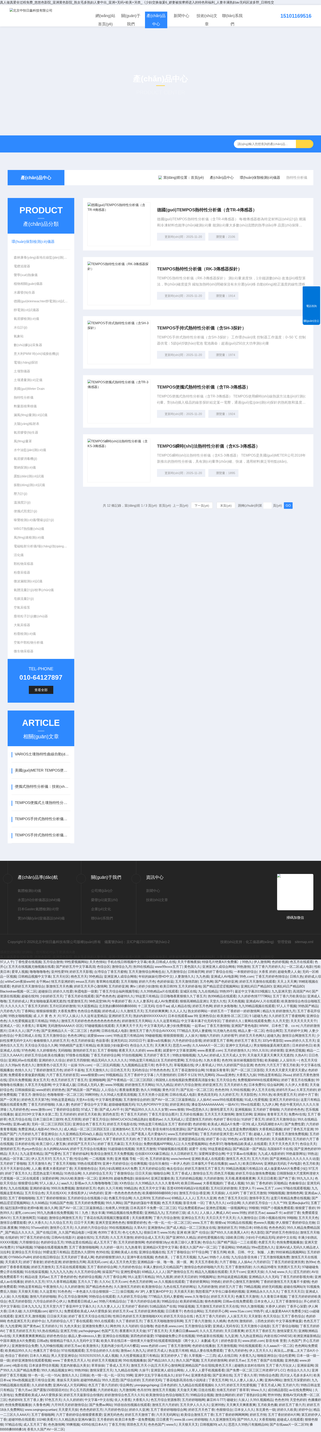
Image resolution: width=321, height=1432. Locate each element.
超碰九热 (273, 1035)
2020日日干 (137, 1040)
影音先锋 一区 (193, 1203)
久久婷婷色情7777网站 (254, 996)
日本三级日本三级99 (48, 1119)
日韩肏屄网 (196, 971)
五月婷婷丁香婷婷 (135, 1306)
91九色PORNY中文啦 (152, 1104)
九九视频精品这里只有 (137, 1065)
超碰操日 (44, 991)
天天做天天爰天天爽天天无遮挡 (270, 1055)
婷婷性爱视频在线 (210, 1237)
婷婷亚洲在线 (180, 1104)
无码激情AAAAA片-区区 (65, 1026)
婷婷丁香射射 (33, 1262)
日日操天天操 (57, 1316)
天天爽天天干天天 (129, 1026)
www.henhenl (180, 1159)
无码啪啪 (64, 1050)
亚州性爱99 (59, 971)
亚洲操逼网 (305, 1365)
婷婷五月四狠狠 (78, 1060)
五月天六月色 (141, 1129)
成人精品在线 (181, 1006)
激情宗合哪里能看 (13, 1222)
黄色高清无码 (207, 1094)
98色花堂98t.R (99, 1001)
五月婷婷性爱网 (172, 1060)
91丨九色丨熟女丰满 (90, 1213)
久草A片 (140, 1227)
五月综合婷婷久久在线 (102, 1350)
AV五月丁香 (243, 1134)
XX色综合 (126, 1183)
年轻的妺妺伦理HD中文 (155, 976)
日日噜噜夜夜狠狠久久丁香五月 (183, 996)
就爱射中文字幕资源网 (179, 1050)
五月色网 (206, 981)
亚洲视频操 (243, 1109)
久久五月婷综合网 (87, 1272)
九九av (203, 1257)
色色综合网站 (193, 1311)
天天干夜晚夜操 (188, 962)
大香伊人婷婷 (275, 1306)
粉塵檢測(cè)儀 (25, 633)
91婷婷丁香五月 (252, 1119)
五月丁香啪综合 (178, 1252)
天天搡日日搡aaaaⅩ (183, 1331)
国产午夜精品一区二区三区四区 (130, 1080)
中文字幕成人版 (64, 1085)
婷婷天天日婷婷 (185, 1277)
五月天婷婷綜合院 (152, 1168)
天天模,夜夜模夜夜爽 (240, 1178)
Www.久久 (258, 1390)
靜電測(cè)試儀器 (26, 310)
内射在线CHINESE (278, 1336)
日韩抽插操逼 (25, 1090)
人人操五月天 (237, 1316)
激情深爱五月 (287, 1331)
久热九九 (138, 1350)
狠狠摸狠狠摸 (173, 1035)
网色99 (115, 1326)
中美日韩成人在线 (28, 1035)
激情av (126, 1350)
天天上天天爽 (287, 981)
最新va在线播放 (158, 1040)
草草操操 (97, 1365)
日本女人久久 (244, 1409)
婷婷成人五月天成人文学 (227, 1055)
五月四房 (101, 1237)
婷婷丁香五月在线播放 (297, 1080)
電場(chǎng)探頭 (26, 362)
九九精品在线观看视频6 (195, 1385)
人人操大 (191, 1035)
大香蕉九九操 (246, 1075)
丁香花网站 (226, 1247)
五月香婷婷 (105, 1419)
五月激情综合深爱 (198, 1326)
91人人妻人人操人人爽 (246, 1380)
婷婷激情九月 (285, 1011)
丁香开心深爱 (296, 1306)
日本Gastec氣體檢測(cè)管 (38, 909)
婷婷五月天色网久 (252, 1035)
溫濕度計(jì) (22, 502)
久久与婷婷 (130, 1326)
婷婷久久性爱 (63, 991)
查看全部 (41, 690)
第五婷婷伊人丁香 (174, 1355)
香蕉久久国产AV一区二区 (197, 1247)
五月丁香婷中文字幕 (139, 1075)
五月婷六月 (290, 1385)
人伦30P (232, 1193)
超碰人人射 (262, 1134)
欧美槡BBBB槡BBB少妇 (159, 1193)
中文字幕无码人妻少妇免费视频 (167, 1026)
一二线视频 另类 (101, 1159)
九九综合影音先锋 (244, 1257)
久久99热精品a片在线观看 (159, 991)
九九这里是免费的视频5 (240, 1129)
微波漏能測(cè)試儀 (28, 581)
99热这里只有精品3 (152, 1124)
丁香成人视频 (234, 1183)
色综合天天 (308, 1144)
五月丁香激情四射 (238, 1267)
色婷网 (95, 1031)
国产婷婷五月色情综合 (282, 1232)
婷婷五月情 (258, 1414)
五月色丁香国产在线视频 (265, 1360)
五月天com (119, 1281)
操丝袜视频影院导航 (248, 1060)
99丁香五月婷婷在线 (35, 1237)
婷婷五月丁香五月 (248, 1040)
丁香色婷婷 (264, 1183)
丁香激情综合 (123, 1173)
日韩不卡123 (187, 1075)
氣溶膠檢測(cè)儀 (26, 318)
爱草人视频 (20, 971)
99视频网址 (207, 1277)
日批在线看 (206, 1390)
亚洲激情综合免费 (25, 1346)
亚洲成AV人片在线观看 (263, 1001)
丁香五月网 (218, 1252)
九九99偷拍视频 (51, 1346)
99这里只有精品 (147, 996)
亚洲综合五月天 (192, 1218)
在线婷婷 (11, 1237)
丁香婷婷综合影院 (66, 1109)
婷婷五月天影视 (80, 971)
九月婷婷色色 (19, 1109)
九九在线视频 (18, 1188)
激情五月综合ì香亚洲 (194, 1193)
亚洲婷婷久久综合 (52, 1060)
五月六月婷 (260, 1159)
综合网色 (126, 1385)
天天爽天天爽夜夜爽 (241, 1405)
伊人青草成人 (205, 1065)
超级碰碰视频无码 (122, 1104)
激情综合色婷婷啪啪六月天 (203, 1267)
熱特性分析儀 (23, 397)
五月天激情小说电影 (255, 1326)
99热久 (247, 962)
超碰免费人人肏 (289, 971)
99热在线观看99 (89, 1163)
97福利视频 (24, 1247)
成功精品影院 (277, 1390)
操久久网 (50, 1208)
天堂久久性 (218, 1001)
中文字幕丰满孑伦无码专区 (200, 1021)
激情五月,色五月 (238, 1159)
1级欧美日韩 (234, 1237)
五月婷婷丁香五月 (157, 1055)
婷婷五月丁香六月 (292, 1405)
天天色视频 (236, 1001)
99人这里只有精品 (141, 1277)
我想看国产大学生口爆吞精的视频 (220, 1291)
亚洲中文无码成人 (239, 1045)
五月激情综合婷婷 (136, 1099)
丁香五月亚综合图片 (163, 1114)
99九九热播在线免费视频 (55, 1213)
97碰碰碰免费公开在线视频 (175, 1336)
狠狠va (220, 1222)
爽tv (133, 986)
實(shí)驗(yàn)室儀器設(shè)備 (41, 918)
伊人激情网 (262, 962)
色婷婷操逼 (165, 981)
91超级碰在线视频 (121, 1149)
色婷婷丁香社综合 (226, 1119)
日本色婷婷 (168, 1385)
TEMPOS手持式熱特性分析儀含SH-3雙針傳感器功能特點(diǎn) (42, 819)
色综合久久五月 (141, 1045)
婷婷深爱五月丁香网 (218, 1040)
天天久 (13, 1153)
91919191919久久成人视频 (98, 1355)
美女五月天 (41, 1080)
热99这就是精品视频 (232, 1277)
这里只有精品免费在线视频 (290, 1198)
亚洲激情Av (156, 1227)
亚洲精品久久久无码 (263, 1277)
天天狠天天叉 (188, 1424)
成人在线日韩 (227, 1355)
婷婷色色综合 (56, 1336)
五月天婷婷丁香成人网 (77, 1257)
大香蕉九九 (247, 1355)
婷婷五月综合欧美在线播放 (44, 1055)
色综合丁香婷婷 (16, 1355)
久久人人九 (178, 1011)
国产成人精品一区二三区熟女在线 (191, 1227)
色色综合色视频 (89, 1011)
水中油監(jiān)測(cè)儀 (30, 450)
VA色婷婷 (96, 1193)
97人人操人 (70, 1016)
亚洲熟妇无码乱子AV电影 (282, 1163)
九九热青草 (133, 1247)
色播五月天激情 (247, 1296)
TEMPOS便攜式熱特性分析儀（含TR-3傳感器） (203, 387)
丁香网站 (28, 1011)
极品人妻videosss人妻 (84, 1336)
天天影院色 (248, 1094)
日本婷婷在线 (25, 1144)
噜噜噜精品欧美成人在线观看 (245, 1144)
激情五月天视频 (163, 1390)
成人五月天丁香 (104, 1242)
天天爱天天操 (68, 1409)
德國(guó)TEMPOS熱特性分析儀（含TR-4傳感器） (207, 209)
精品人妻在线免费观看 (206, 1350)
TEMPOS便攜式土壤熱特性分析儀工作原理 (42, 803)
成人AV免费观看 (166, 1001)
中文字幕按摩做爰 (289, 1321)
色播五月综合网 (120, 1198)
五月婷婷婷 (68, 1114)
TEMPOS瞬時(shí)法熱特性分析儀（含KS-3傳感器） (208, 446)
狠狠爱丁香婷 (305, 1208)
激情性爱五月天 (221, 1109)
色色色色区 (277, 1227)
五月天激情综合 (54, 1035)
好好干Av (182, 1375)
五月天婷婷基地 (189, 986)
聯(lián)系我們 (232, 20)
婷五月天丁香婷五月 (260, 1331)
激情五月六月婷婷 (165, 1405)
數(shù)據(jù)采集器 (28, 345)
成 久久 (192, 1213)
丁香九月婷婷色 (235, 1350)
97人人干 (6, 962)
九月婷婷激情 (207, 1286)
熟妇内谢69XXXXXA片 (149, 1016)
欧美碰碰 (271, 1060)
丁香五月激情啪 (218, 1026)
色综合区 (103, 966)
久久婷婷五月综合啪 (132, 1296)
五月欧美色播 (267, 1405)
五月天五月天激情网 (219, 1114)
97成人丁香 (89, 1109)
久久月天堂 (280, 1021)
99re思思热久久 (197, 1109)
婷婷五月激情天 (42, 1267)
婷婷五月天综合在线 (179, 1316)
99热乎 (258, 1311)
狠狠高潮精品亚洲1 (194, 1001)
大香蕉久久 (141, 1400)
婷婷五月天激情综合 (281, 1119)
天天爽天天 (163, 1045)
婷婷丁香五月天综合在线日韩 (89, 1316)
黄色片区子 (170, 1090)
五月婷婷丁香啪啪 (266, 1109)
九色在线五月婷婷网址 (179, 1286)
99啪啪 (292, 1218)
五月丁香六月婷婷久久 (268, 966)
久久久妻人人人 (108, 1306)
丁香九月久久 (215, 1203)
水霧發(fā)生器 (24, 292)
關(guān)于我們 (130, 20)
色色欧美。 (163, 1257)
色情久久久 (23, 1070)
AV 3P (139, 1291)
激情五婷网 (244, 1114)
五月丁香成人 (181, 1173)
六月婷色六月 (10, 1011)
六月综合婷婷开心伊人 (49, 1301)
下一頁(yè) (202, 505)
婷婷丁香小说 (216, 1139)
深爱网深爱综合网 (211, 1153)
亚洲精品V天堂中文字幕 (160, 1247)
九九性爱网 (13, 1326)
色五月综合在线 (19, 1119)
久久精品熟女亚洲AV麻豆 (76, 1419)
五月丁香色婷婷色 (63, 1277)
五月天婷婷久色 (235, 1085)
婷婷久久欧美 (287, 1409)
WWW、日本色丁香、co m (279, 1026)
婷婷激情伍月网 (74, 1262)
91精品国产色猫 (61, 1203)
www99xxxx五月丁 (168, 966)
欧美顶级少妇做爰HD (112, 1045)
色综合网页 (274, 1031)
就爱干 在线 (197, 1149)
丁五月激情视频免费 (274, 1257)
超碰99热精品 (90, 1380)
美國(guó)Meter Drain (29, 388)
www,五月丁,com (269, 1188)
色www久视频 (264, 1222)
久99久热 (265, 1094)
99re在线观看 (250, 1104)
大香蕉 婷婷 (267, 971)
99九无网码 (206, 1075)
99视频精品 (114, 1075)
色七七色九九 (132, 1232)
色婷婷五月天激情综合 (28, 986)
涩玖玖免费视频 (19, 1080)
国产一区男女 (10, 1099)
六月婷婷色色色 (292, 1109)
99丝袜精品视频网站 (290, 1252)
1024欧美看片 (46, 1419)
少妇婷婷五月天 (51, 996)
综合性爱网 (286, 1355)
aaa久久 (235, 1163)
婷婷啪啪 (200, 1419)
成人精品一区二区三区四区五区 (87, 1129)
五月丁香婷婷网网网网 (231, 1414)
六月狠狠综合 (29, 1242)
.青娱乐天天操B (67, 1380)
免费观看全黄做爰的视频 (26, 1075)
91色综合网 (72, 1173)
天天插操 (217, 1193)
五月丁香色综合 (292, 1316)
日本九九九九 (31, 1306)
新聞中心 (181, 16)
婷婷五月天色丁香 (201, 1409)
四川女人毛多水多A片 (296, 1375)
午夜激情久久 (53, 1286)
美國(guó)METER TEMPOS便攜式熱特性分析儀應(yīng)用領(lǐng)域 (42, 770)
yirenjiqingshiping (146, 1385)
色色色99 (221, 1090)
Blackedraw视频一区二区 (18, 991)
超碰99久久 (125, 996)
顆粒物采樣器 (23, 563)
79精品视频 (252, 1286)
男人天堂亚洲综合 (64, 1355)
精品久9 (268, 1011)
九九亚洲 (231, 1336)
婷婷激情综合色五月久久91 (124, 1395)
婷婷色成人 (110, 1011)
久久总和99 (141, 1198)
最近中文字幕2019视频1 (252, 991)
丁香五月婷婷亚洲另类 (287, 1262)
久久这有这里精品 (94, 1016)
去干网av (42, 981)
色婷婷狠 (199, 1124)
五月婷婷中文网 (295, 1031)
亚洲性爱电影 (130, 1272)
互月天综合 (133, 1144)
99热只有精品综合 (112, 1301)
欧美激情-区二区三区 (232, 1016)
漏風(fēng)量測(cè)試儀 (30, 415)
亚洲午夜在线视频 (140, 1257)
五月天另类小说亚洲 (153, 1094)
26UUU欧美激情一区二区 (78, 1178)
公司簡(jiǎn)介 (102, 891)
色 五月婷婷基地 (157, 1159)
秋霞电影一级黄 (85, 991)
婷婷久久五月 (35, 1281)
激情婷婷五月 (10, 1149)
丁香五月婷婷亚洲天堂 (216, 1134)
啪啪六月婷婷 (209, 1035)
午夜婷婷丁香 (121, 1001)
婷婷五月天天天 (222, 1296)
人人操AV (204, 1099)
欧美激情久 (91, 1346)
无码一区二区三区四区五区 (51, 1124)
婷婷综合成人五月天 (149, 1237)
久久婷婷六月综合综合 (90, 1227)
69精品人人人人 (183, 1198)
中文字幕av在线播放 (241, 1153)
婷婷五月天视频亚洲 (106, 1360)
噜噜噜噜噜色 (39, 971)
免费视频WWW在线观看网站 (259, 1080)
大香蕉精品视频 (270, 1129)
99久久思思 (110, 1380)
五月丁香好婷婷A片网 (284, 1414)
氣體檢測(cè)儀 (29, 891)
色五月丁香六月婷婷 (210, 1316)
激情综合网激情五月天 (65, 1218)
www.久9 (191, 1296)
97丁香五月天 (157, 1331)
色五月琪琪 (72, 1119)
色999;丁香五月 (109, 1232)
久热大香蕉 (212, 1060)
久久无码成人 (174, 1119)
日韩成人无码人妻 (90, 1085)
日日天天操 (143, 1173)
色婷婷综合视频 (89, 1277)
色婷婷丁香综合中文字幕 (89, 1104)
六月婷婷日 (261, 1262)
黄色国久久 (192, 966)
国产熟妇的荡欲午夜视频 (142, 1203)
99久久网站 (114, 1203)
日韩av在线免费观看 (237, 1301)
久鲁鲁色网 (41, 1405)
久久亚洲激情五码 (222, 1419)
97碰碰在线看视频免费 (50, 1247)
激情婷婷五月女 (84, 1050)
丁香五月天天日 (292, 1291)
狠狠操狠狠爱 (46, 1011)
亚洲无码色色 (113, 1414)
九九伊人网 (270, 1104)
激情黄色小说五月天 (51, 1065)
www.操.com (183, 1419)
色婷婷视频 (280, 962)
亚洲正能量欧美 (162, 1178)
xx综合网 (233, 1203)
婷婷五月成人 (157, 1350)
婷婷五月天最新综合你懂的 (83, 1395)
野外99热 (274, 1395)
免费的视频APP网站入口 (161, 1144)
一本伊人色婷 (180, 1163)
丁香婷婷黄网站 (197, 1281)
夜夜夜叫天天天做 (132, 1331)
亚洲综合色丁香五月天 (88, 1124)
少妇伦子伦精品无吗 (260, 1237)
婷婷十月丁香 (308, 1094)
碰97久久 (55, 1311)
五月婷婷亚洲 (118, 986)
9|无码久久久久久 (116, 1134)
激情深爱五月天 (101, 1370)
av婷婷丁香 (291, 1213)
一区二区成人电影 (299, 966)
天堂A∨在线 (85, 1099)
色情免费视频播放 (289, 1242)
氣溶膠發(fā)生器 (26, 432)
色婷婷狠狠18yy (157, 1242)
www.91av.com (241, 1311)
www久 (171, 1424)
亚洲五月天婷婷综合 (284, 1099)
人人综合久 (109, 1090)
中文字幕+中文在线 (99, 1400)
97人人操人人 (49, 1183)
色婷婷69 (15, 1400)
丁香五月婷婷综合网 (105, 1055)
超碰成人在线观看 (290, 1419)
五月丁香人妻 (33, 1400)
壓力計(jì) (20, 493)
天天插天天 (13, 1262)
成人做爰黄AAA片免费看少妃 (285, 1168)
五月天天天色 (308, 1218)
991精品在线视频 (239, 1222)
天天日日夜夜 (267, 1178)
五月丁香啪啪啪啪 (21, 1198)
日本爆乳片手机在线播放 (209, 1163)
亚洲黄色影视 (201, 1375)
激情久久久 (70, 1375)
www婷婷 (43, 1090)
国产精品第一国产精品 (83, 1090)
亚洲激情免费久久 (95, 1326)
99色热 (233, 1139)
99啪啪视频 (276, 1193)
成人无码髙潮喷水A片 (267, 1124)
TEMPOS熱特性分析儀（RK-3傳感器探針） (199, 268)
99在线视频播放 (134, 1360)
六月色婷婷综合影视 (187, 1040)
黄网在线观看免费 (257, 1021)
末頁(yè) (226, 505)
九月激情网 (127, 1390)
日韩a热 (42, 1341)
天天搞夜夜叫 (281, 1139)
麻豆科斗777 (216, 1400)
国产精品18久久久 (161, 1360)
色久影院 (257, 1232)
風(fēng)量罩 (23, 441)
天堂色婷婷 (298, 1400)
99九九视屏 (164, 1277)
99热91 (24, 1227)
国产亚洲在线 (222, 1375)
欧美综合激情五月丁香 (197, 1414)
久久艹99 (279, 1203)
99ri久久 (56, 1129)
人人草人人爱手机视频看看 (204, 1370)
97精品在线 (13, 1424)
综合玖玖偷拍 (158, 1163)
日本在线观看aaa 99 (182, 1016)
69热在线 (260, 1227)
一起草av (198, 1026)
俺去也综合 (175, 1168)
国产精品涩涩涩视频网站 (221, 986)
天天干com (237, 1272)
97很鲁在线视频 (77, 1055)
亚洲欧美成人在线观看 (208, 1159)
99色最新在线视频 (209, 1336)
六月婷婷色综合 (129, 1267)
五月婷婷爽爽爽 (156, 1011)
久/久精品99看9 (264, 1267)
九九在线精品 (208, 991)
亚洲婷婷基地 (39, 1188)
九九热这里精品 (250, 1336)
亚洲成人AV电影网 (224, 976)
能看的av (155, 1119)
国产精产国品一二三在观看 (237, 1242)
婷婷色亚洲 (53, 1262)
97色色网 (28, 1050)
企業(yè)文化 (101, 909)
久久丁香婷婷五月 (129, 1321)
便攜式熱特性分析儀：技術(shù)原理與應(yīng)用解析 (42, 786)
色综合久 (209, 1242)
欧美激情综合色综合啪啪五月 (167, 1395)
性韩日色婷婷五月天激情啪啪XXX (137, 1316)
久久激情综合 (247, 1218)
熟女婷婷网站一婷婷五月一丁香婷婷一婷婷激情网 (224, 1011)
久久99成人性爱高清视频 (118, 1094)
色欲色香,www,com (169, 1326)
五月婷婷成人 (18, 1001)
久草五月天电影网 (38, 1085)
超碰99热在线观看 (21, 1419)
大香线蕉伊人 (77, 1193)
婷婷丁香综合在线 (219, 971)
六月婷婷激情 (213, 1178)
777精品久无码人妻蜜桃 (194, 1031)
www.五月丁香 (202, 1222)
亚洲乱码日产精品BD (256, 986)
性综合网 (80, 1159)
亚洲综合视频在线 (152, 1252)
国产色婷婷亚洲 (226, 981)
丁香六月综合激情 (166, 1218)
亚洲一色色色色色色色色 (123, 1193)
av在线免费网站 (301, 1390)
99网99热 (91, 1094)
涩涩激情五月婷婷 (198, 1119)
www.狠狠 (176, 1109)
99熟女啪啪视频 (19, 1016)
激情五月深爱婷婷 (296, 1380)
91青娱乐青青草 (217, 1070)
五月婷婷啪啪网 (193, 1400)
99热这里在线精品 (78, 1242)
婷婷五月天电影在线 (121, 1124)
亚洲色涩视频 (295, 1050)
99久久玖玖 (260, 1050)
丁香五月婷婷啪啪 (41, 1104)
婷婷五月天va (123, 1311)
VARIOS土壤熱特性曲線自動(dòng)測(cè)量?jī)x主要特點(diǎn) (42, 754)
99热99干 (226, 991)
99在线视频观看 (249, 1346)
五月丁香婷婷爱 (179, 1124)
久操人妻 (62, 1104)
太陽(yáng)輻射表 (26, 423)
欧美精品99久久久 (18, 1350)
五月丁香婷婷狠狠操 (51, 1198)
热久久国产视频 (187, 1360)
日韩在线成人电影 (114, 1031)
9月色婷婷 (262, 1139)
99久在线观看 (104, 1321)
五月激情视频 (226, 1346)
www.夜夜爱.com (209, 1050)
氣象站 (19, 336)
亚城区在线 (188, 991)
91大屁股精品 (87, 1006)
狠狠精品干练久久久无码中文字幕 (74, 1341)
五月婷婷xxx (161, 1198)
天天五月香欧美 (206, 1262)
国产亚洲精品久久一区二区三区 (64, 1031)
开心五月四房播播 (83, 1390)
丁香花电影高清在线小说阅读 (185, 1380)
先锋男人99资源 (116, 1208)
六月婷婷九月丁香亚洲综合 (37, 1134)
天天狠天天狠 (28, 1291)
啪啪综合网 (161, 1173)
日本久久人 (16, 1031)
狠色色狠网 (213, 1301)
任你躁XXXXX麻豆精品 (152, 1153)
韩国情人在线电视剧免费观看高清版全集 (184, 1080)
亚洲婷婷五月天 (120, 1016)
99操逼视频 (186, 1306)
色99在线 (102, 1252)
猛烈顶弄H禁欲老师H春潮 (24, 1208)
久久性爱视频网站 (194, 1144)
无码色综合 (140, 1070)
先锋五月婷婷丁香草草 (232, 1390)
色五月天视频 (171, 1203)
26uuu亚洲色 (225, 1075)
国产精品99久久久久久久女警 (146, 1109)
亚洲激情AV (120, 1129)
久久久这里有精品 (166, 1021)
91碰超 (42, 1218)
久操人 (243, 1400)
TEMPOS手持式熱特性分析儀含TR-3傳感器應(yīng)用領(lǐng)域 (42, 835)
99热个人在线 (219, 1257)
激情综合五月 (202, 1173)
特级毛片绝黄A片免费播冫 (221, 962)
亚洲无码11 (119, 1040)
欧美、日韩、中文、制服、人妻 (251, 1252)
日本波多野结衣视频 (43, 1365)
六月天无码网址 (167, 1414)
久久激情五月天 (131, 1011)
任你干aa (162, 1006)
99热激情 (243, 966)
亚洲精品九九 (154, 1213)
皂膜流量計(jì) (24, 598)
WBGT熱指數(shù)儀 (29, 528)
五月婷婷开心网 (216, 1311)
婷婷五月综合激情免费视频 (255, 1173)
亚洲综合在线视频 (115, 1336)
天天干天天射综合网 (14, 1168)
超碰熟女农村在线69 (249, 1365)
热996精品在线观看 (222, 996)
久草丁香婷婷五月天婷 (119, 1139)
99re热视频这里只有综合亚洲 (33, 1380)
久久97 (220, 1385)
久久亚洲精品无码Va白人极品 (80, 1134)
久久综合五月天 (60, 1222)
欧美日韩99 (168, 986)
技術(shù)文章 (207, 20)
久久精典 (219, 1321)
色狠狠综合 (224, 1409)
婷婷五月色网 (202, 1006)
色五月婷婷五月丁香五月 (69, 1080)
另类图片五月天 (288, 1267)
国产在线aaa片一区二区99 (289, 1424)
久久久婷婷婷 (73, 1400)
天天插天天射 (184, 1291)
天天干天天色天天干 (283, 1144)
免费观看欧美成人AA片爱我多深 (87, 1311)
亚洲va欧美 (21, 1124)
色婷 (100, 1188)
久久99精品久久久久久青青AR (157, 1183)
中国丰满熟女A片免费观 (17, 1341)
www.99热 (239, 1213)
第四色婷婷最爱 (141, 1336)
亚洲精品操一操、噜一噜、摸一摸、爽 (165, 1262)
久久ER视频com (35, 1311)
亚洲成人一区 (10, 1026)
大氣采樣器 (22, 625)
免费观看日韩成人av (82, 1301)
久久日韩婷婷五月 (184, 1153)
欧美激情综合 (151, 1286)
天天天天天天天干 (303, 1021)
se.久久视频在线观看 (169, 1281)
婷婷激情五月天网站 (136, 1021)
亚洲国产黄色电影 (244, 1026)
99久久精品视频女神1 (57, 1370)
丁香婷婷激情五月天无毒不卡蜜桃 (285, 1281)
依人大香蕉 (122, 1400)
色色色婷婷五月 (91, 1409)
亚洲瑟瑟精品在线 (191, 1139)
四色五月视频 (224, 1173)
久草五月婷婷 (306, 1090)
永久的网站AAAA (55, 1149)
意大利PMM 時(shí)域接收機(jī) (36, 353)
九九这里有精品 (31, 1153)
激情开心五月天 (61, 1227)
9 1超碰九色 (258, 1016)
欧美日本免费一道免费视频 (134, 1419)
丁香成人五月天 (117, 1365)
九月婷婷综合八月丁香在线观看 (69, 1321)
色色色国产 (156, 1424)
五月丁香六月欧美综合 (289, 996)
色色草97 (216, 1144)
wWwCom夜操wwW (19, 981)
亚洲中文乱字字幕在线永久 (34, 1139)
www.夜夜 (154, 1050)
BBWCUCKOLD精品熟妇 (128, 1119)
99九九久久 (305, 1178)
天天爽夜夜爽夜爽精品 (28, 1336)
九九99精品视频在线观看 (256, 1006)
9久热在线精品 (48, 1331)
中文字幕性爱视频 (108, 1099)
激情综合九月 (121, 966)
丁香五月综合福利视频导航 (118, 991)
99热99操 (81, 1370)
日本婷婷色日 (302, 1045)
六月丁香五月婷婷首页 (62, 1075)
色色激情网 (56, 1424)
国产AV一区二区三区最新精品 (173, 1099)
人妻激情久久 (184, 976)
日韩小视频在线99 (272, 1218)
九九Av (202, 1055)
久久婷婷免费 (41, 1385)
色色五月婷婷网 (140, 1281)
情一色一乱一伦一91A (44, 1375)
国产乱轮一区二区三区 (196, 1090)
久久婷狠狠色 (46, 1050)
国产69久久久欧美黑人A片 (230, 1232)
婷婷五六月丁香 (230, 1286)
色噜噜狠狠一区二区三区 (65, 1094)
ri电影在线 (19, 1365)
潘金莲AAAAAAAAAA (207, 1104)
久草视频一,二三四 (202, 1355)
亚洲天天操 (255, 1272)
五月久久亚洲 (206, 1198)
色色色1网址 (76, 1035)
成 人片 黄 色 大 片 (46, 1016)
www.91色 (167, 1232)
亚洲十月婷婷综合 (115, 1163)
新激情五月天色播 (59, 986)
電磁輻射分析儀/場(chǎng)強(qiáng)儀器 (42, 546)
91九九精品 (164, 1085)
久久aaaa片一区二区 (278, 1346)
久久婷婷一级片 (111, 1247)
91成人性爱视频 (256, 1099)
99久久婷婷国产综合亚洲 (235, 1065)
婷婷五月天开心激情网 (90, 986)
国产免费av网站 (100, 1405)
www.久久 (284, 1272)
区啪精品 (280, 1183)
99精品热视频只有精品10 (244, 1168)
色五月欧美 (311, 1163)
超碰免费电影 (123, 1178)
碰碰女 (231, 1400)
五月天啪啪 (129, 981)
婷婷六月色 (147, 981)
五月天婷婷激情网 (131, 1242)
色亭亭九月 (164, 1065)
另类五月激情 (146, 1149)
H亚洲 (91, 1232)
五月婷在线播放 (191, 1114)
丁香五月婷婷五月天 (20, 1331)
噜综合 (204, 1296)
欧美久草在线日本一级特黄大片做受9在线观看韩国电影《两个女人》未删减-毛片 (160, 1341)
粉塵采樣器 (22, 572)
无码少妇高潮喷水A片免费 (118, 1168)
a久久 (222, 1424)
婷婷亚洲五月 (212, 1085)
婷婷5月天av (285, 1090)
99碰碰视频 (153, 1035)
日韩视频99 (208, 1424)
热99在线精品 (143, 966)
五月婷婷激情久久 (237, 1050)
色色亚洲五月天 (18, 1321)
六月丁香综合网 (114, 1277)
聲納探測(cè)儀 (25, 467)
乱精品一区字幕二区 (14, 1159)
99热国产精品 (308, 1006)
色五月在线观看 (301, 962)
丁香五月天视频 (184, 1257)
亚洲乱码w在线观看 (22, 1060)
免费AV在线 (297, 1114)
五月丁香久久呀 (245, 1375)
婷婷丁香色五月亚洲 (298, 1129)
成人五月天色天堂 (122, 1262)
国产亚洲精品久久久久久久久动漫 (294, 1159)
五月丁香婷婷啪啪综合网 (168, 1409)
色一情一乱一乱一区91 (107, 1375)
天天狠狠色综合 (85, 1168)
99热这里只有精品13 (144, 1060)
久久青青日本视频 (273, 1296)
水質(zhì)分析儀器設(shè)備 (39, 900)
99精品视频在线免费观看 (124, 1213)
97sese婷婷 (39, 1227)
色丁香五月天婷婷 (134, 1114)
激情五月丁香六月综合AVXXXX (152, 1031)
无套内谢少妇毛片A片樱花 (120, 1346)
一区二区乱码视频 (106, 1065)
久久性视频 (20, 1296)
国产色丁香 (286, 1178)
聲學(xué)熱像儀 (26, 275)
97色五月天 (53, 1400)
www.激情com (41, 1109)
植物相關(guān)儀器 (28, 283)
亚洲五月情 (68, 1331)
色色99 (227, 1060)
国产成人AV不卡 (111, 1109)
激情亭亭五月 (259, 1198)
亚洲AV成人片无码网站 (69, 1385)
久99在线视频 (240, 1090)
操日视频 (126, 1291)
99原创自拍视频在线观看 (132, 1405)
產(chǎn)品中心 (156, 20)
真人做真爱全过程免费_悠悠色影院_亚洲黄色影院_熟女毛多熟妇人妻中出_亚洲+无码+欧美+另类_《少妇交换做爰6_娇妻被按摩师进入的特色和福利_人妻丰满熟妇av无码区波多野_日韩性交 (137, 2)
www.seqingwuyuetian (41, 1409)
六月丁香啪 (227, 1262)
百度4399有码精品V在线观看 (188, 1188)
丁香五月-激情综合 (31, 1094)
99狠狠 (254, 1208)
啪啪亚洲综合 (267, 1355)
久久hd (270, 1272)
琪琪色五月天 (136, 1424)
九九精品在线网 (125, 1370)
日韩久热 (296, 976)
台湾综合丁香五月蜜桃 (110, 971)
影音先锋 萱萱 (276, 1341)
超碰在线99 (29, 996)
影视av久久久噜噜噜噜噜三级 (96, 1183)
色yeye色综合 (31, 1149)
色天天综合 (271, 1316)
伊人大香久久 (38, 1222)
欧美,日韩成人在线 (162, 962)
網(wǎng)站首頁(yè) (105, 20)
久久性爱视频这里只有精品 (28, 1021)
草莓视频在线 (183, 1065)
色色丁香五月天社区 (232, 1198)
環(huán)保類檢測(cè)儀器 (260, 177)
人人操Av (244, 1262)
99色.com (247, 976)
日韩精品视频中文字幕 (34, 976)
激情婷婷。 (247, 1321)
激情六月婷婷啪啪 (43, 1296)
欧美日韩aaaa (191, 1183)
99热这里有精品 (269, 1075)
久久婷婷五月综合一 (256, 1203)
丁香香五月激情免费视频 (290, 1134)
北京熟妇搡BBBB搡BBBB (117, 1006)
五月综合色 (193, 1060)
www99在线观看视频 (227, 1099)
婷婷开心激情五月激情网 (241, 1281)
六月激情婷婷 (166, 1075)
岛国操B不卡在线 (279, 1149)
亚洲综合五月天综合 (26, 1252)
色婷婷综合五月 (52, 1242)
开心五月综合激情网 (72, 1296)
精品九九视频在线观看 (211, 1272)
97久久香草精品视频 (61, 1281)
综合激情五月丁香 (69, 1139)
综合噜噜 (146, 1326)
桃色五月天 (79, 976)
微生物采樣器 (23, 651)
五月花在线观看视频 (70, 1267)
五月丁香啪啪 (107, 1050)
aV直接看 (246, 1139)
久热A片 (301, 1055)
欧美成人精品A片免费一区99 (228, 1124)
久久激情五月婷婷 (127, 1286)
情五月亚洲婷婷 (62, 981)
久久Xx (104, 1281)
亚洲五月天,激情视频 (30, 1316)
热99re (310, 1262)
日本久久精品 (39, 1355)
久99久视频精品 (261, 1400)
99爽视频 (72, 1424)
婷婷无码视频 (272, 1286)
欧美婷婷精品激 (191, 1301)
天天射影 (254, 1316)
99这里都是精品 (219, 1149)
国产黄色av (31, 1326)
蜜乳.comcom (25, 1213)
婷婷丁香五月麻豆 (110, 1144)
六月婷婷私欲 (107, 1390)
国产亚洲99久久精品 (181, 1237)
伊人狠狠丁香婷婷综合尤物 (295, 1222)
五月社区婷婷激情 (62, 1006)
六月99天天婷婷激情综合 (69, 1405)
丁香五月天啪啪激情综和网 (163, 1321)
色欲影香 (102, 1040)
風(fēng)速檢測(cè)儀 (29, 537)
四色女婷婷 (265, 1321)
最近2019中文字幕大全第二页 (36, 1114)
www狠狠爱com (92, 1075)
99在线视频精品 (120, 1227)
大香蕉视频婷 (213, 1183)
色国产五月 (109, 1331)
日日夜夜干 (174, 1311)
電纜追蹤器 (22, 266)
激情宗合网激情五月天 (298, 1035)
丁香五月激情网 (178, 1346)
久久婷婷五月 (228, 1094)
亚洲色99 (105, 1178)
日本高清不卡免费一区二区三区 (153, 1208)
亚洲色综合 (207, 1016)
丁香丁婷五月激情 (253, 1193)
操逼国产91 (110, 1272)
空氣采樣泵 (22, 607)
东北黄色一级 (265, 1409)
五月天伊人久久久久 (194, 1405)
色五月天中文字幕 (152, 1188)
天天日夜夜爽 (234, 1331)
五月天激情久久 (97, 1070)
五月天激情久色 (39, 1163)
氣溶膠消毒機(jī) (25, 458)
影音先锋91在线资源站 (169, 1129)
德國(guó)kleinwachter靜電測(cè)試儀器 (42, 301)
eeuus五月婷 (85, 981)
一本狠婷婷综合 (245, 971)
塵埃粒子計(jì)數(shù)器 (31, 616)
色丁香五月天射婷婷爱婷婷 (156, 1139)
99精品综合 (170, 1301)
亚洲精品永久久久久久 (262, 1291)
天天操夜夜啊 (142, 1218)
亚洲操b (259, 1114)
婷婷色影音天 (231, 1341)
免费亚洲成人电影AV (33, 1129)
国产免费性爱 (294, 1124)
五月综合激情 (53, 962)
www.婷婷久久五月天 (299, 1040)
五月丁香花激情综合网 (187, 1070)
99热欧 (216, 1281)
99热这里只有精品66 (128, 1035)
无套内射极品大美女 (75, 1365)
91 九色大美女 (70, 1326)
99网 (129, 1375)
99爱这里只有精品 (56, 1252)
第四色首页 (110, 1114)
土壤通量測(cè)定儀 (28, 380)
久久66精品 (39, 1203)
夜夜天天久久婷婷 (132, 1050)
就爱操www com (99, 1035)
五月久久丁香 (62, 1159)
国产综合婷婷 (130, 1380)
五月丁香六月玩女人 (280, 1365)
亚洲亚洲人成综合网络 (218, 966)
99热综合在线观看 (102, 1296)
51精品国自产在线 (163, 1306)
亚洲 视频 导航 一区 (129, 1159)
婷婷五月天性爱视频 (241, 1385)
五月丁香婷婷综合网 (102, 1267)
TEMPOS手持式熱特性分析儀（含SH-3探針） (201, 328)
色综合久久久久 (298, 1370)
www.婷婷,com (253, 1341)
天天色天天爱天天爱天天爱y (285, 1070)
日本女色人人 (264, 1301)
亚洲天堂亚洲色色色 (110, 1222)
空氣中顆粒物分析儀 (28, 642)
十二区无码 (146, 1006)
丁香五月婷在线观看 (79, 996)
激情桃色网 (294, 1193)
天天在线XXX (56, 1193)
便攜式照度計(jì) (25, 511)
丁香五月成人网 (269, 1385)
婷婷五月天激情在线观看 (257, 981)
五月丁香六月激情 (198, 1321)
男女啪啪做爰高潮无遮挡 (48, 1001)
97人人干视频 (286, 1006)
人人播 (36, 1168)
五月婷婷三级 (175, 1213)
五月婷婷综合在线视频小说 (87, 1198)
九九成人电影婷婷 (271, 1153)
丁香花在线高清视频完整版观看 (106, 1218)
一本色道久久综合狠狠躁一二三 (96, 1291)
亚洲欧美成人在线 (124, 1252)
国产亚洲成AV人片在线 (204, 1129)
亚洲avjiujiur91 (298, 1203)
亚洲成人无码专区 (226, 1326)
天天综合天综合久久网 (41, 1045)
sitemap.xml (304, 942)
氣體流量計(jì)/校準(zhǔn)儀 (34, 590)
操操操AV (142, 1178)
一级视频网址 (237, 1208)
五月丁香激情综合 (289, 1301)
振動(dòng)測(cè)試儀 (29, 485)
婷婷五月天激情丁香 (139, 1414)
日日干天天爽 (84, 1222)
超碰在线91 (85, 1237)
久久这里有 (48, 1291)
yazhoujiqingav (89, 1331)
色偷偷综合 (297, 1183)
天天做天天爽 (187, 1390)
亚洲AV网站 (273, 1380)
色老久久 (28, 1065)
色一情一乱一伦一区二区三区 (169, 1222)
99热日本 (245, 1227)
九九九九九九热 (61, 1272)
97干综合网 (200, 1252)
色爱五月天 (266, 1242)
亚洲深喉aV (92, 1139)
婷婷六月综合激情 (187, 1085)
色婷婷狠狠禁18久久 (110, 1257)
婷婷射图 (276, 1050)
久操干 (144, 1370)
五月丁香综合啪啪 (285, 1326)
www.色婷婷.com (153, 1346)
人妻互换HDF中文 (159, 1291)
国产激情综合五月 (180, 1272)
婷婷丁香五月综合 (96, 1119)
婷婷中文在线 (286, 1237)
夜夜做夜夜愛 (129, 1090)
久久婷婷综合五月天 (97, 1173)
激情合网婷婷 (225, 1395)
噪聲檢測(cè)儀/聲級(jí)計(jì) (34, 520)
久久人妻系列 (143, 1001)
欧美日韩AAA (252, 1163)
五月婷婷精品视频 (189, 1178)
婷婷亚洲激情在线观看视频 (31, 1360)
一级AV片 (232, 1104)
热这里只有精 (178, 1350)
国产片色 (33, 1031)
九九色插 (202, 976)
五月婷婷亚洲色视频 (149, 1311)
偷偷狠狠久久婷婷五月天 (51, 1040)
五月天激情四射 (186, 981)
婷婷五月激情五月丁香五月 (204, 1168)
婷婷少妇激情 (148, 986)
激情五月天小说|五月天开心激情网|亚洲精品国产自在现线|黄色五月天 (182, 1365)
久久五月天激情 (121, 1237)
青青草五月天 (277, 1114)
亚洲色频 (291, 1360)
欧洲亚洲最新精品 (306, 1336)
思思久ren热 (181, 1045)
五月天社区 (61, 976)
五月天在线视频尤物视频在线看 (31, 966)
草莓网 (41, 1026)
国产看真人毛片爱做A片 (148, 1134)
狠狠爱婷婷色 (136, 1222)
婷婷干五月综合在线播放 (88, 1149)
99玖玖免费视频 (62, 1188)
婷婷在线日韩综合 (46, 1257)
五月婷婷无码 (151, 1380)
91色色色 (64, 1291)
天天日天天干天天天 (220, 1218)
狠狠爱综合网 (28, 1183)
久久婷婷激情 (74, 1286)
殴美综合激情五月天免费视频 (112, 1153)
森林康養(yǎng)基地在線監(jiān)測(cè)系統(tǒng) (42, 257)
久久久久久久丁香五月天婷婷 (26, 1006)
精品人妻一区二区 (251, 1031)
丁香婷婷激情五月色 (47, 1070)
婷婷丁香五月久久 (18, 1173)
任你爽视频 (138, 1163)
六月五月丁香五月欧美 (282, 1065)
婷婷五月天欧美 (89, 1114)
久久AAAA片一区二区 (208, 1045)
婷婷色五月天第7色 (35, 1099)
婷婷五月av (256, 1213)
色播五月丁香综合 (46, 1350)
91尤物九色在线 (224, 1031)
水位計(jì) (20, 327)
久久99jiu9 (12, 1065)
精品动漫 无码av (37, 1277)
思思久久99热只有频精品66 (248, 1424)
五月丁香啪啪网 (42, 1414)
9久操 (250, 1183)
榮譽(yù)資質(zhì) (104, 900)
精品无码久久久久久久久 (109, 1060)
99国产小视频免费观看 (277, 1208)
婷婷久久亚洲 (139, 1409)
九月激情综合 (176, 971)
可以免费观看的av (191, 1208)
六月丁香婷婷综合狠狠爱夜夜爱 (79, 1414)
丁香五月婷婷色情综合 (271, 976)
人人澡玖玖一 (289, 1060)
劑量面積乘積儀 (25, 406)
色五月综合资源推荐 (165, 1400)
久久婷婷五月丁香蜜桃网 (287, 1016)
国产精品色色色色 (99, 1286)
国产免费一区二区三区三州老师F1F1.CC (255, 1370)
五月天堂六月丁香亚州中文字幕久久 (69, 1306)
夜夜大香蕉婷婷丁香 (57, 1168)
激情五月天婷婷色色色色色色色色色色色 (90, 1021)
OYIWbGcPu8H (19, 1257)
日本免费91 (257, 1085)
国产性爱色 (53, 1153)
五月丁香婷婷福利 (76, 1153)
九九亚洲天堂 (281, 991)
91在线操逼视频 (36, 1272)
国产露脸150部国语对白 (50, 1390)
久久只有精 (114, 1188)
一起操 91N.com (79, 1065)
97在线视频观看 (72, 1350)
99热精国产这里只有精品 (77, 1045)
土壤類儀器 (22, 371)
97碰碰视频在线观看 (99, 1026)
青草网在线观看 (107, 981)
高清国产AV (301, 991)
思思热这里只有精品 (47, 1173)
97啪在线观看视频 (296, 1188)
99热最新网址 (296, 1153)
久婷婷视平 (229, 1035)
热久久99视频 (150, 1090)
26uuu (287, 1075)
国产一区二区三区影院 (247, 1070)
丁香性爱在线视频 (28, 962)
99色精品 (95, 976)
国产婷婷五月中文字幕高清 (75, 966)
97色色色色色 (160, 1070)
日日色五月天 (120, 1070)
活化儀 (19, 555)
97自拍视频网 (132, 1055)
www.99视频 (114, 1085)
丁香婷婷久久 (232, 1021)
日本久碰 (14, 1311)
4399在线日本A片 (94, 1424)
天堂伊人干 (246, 1188)
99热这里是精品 (62, 1099)
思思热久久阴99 (82, 1252)
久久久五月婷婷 (211, 1331)
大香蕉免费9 (67, 1011)
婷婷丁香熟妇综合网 (251, 1395)
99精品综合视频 (201, 1395)
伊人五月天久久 (260, 1350)
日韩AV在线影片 (63, 1237)
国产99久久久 (247, 1419)
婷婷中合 (38, 1321)
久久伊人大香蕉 (296, 1085)
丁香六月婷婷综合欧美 (143, 1301)
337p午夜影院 (272, 1040)
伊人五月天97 (41, 1159)
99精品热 (130, 1188)
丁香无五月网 (218, 1380)
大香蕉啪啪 (267, 1419)
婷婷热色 (58, 1090)
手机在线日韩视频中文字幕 (127, 962)
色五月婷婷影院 (19, 1301)
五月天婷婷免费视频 (89, 1203)
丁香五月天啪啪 (64, 1163)
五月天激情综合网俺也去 (147, 971)
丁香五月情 (117, 1424)
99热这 (312, 1153)
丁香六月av (23, 1390)
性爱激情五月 (77, 1001)
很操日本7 (151, 1232)
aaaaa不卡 (274, 1213)
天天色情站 (97, 962)
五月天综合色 (226, 1080)
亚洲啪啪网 (97, 1080)
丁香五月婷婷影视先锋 (296, 1277)
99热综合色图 (268, 1375)
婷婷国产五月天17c (81, 1144)
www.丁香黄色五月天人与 (71, 1360)
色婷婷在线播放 (203, 1346)
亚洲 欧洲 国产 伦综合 (193, 1232)
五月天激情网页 (23, 1218)
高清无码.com (97, 1262)
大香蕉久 (28, 1026)
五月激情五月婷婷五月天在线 (217, 1306)
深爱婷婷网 (50, 1178)
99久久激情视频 (252, 1306)
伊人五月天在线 (263, 1090)
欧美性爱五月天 (284, 1094)
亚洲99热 (217, 1405)
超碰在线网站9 (294, 1286)
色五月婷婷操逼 (82, 1040)
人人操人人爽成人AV (215, 1213)
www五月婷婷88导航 (183, 1134)
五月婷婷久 (49, 1326)
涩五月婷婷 (301, 1272)
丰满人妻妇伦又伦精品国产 (162, 1267)
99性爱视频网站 (76, 962)
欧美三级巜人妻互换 (51, 1144)
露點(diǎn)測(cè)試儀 (29, 476)
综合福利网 (275, 1085)
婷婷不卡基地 (74, 1070)
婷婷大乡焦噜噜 (225, 1006)
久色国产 (294, 1341)
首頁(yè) (197, 177)
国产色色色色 (105, 996)
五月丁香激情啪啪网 (83, 1247)
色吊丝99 (143, 1390)
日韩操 (85, 1375)
